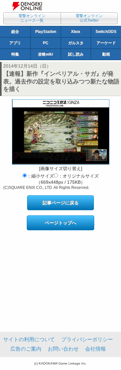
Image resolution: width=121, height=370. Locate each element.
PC (45, 43)
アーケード (106, 43)
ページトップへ (60, 222)
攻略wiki (45, 54)
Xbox (75, 31)
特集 (15, 54)
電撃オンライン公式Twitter (89, 18)
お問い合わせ (63, 349)
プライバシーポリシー (87, 339)
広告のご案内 (25, 349)
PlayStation (45, 31)
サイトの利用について (29, 339)
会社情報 (95, 349)
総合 (15, 31)
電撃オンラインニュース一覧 (31, 18)
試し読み (76, 54)
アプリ (15, 43)
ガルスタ (76, 43)
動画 (106, 54)
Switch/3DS (106, 31)
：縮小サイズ (40, 176)
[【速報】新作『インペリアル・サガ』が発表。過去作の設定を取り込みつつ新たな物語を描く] (60, 132)
